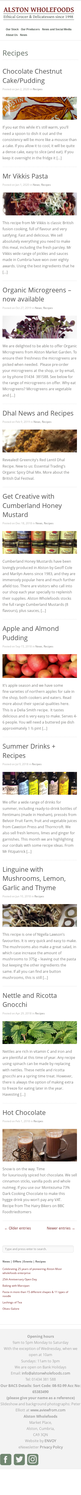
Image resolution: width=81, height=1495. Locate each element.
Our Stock (12, 29)
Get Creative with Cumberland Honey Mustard (32, 505)
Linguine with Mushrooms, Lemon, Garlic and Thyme (34, 878)
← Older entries (17, 1228)
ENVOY (50, 1440)
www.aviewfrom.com (47, 1410)
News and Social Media (57, 29)
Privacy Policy (51, 1447)
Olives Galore (10, 1309)
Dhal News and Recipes (38, 413)
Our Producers (30, 29)
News (23, 35)
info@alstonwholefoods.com (46, 1373)
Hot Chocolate (24, 1112)
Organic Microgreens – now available (36, 294)
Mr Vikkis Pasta (25, 176)
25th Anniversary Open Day (19, 1279)
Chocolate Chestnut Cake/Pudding (32, 76)
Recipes (38, 89)
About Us (12, 35)
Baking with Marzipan (15, 1286)
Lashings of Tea (12, 1302)
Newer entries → (61, 1228)
